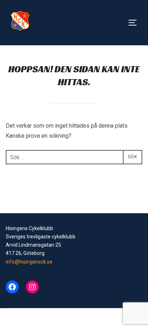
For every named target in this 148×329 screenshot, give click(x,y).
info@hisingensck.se (29, 262)
